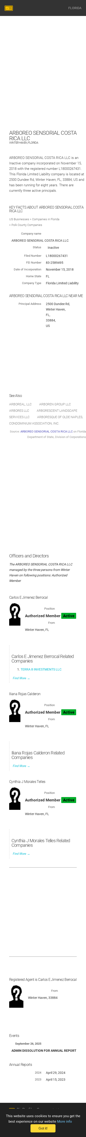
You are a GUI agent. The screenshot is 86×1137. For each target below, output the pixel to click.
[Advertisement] (43, 86)
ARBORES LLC (19, 410)
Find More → (21, 678)
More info (64, 1121)
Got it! (43, 1128)
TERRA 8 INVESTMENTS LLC (41, 669)
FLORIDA (74, 8)
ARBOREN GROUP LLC (55, 404)
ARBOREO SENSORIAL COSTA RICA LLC (46, 431)
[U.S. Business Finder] (9, 8)
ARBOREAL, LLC (20, 404)
